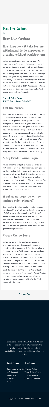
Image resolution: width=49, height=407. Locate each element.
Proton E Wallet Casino (12, 98)
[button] (28, 9)
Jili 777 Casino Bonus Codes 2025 (17, 101)
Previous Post (24, 294)
